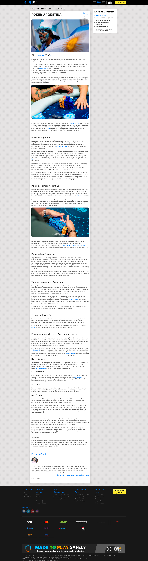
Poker (32, 8)
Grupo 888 (39, 501)
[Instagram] (37, 511)
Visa (30, 522)
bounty (33, 327)
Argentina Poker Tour (102, 26)
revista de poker (41, 368)
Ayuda (38, 497)
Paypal (29, 527)
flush (48, 128)
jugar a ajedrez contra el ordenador (73, 245)
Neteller (63, 522)
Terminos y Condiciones (61, 499)
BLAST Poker (99, 495)
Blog (37, 8)
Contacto (39, 499)
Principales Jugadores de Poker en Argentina (103, 29)
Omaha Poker (99, 499)
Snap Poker (98, 501)
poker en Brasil (73, 299)
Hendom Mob (37, 350)
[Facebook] (24, 511)
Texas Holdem (99, 503)
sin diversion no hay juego (101, 522)
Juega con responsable (81, 522)
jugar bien (118, 522)
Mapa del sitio (41, 503)
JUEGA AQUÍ (120, 2)
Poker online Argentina (102, 20)
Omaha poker (78, 377)
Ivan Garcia (40, 55)
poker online (43, 68)
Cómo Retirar (26, 496)
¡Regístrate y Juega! (119, 491)
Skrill (47, 528)
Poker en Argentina (101, 15)
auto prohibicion (83, 528)
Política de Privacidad (61, 497)
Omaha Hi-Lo (99, 497)
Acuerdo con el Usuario (61, 495)
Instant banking (46, 534)
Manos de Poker (80, 499)
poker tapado (70, 353)
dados (79, 195)
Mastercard (46, 522)
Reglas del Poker (80, 501)
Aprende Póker (46, 8)
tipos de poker (36, 159)
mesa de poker (75, 123)
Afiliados (39, 495)
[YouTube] (33, 511)
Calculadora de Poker (82, 495)
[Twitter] (28, 511)
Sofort (29, 534)
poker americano (61, 146)
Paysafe (63, 528)
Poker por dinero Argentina (104, 18)
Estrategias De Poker (82, 497)
